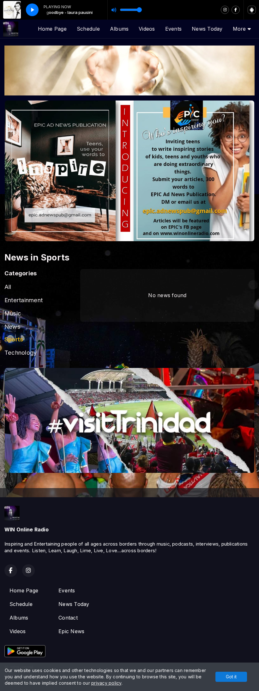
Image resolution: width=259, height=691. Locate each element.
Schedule (88, 29)
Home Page (52, 29)
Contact (68, 618)
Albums (119, 29)
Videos (147, 29)
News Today (207, 29)
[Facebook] (236, 10)
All (7, 286)
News (12, 326)
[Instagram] (225, 10)
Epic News (71, 631)
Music (12, 313)
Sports (13, 339)
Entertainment (23, 300)
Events (173, 29)
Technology (20, 352)
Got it (231, 676)
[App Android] (252, 10)
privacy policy (106, 683)
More (240, 29)
